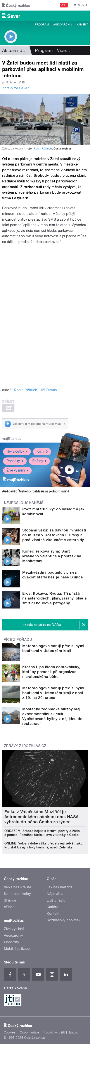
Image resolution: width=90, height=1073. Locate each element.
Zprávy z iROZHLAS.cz (25, 746)
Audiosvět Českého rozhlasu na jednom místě (35, 491)
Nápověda (55, 894)
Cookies (10, 1032)
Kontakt (53, 913)
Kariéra (52, 907)
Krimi (40, 451)
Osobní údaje (29, 1032)
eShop (9, 907)
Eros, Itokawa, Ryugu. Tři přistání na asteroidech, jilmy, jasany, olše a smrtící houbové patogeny (54, 598)
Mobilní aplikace (17, 949)
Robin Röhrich (43, 148)
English (74, 1032)
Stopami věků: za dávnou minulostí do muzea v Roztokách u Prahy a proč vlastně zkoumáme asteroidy (54, 535)
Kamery (82, 24)
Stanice (10, 900)
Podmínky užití (54, 1032)
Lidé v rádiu (56, 900)
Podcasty (11, 942)
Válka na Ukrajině (17, 887)
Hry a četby (15, 451)
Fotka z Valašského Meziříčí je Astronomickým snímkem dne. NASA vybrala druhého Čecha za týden (41, 816)
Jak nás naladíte (60, 887)
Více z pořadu (18, 639)
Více (63, 50)
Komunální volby (17, 894)
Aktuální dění (15, 50)
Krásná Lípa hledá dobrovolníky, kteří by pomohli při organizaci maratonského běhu (51, 672)
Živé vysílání (16, 470)
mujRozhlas (12, 439)
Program (42, 24)
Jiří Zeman (48, 390)
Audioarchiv (62, 24)
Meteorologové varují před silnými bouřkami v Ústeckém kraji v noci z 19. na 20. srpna (53, 693)
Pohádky (13, 461)
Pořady (37, 461)
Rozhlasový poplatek (63, 920)
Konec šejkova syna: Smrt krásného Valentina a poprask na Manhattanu (51, 556)
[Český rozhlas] (16, 5)
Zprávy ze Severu (16, 88)
